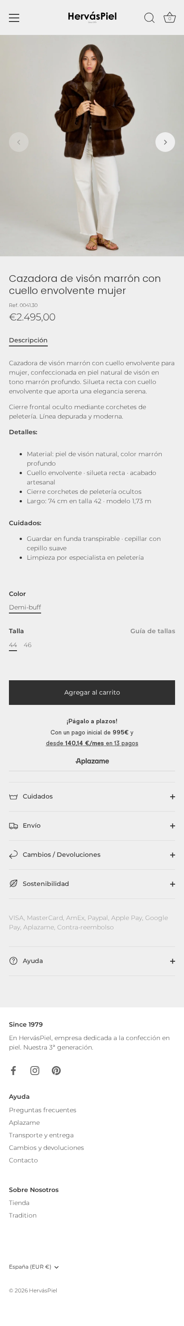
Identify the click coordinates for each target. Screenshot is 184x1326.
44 (13, 645)
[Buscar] (149, 19)
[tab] (33, 340)
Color (17, 594)
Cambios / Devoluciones (60, 855)
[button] (19, 142)
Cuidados (37, 796)
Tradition (23, 1215)
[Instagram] (34, 1070)
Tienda (19, 1203)
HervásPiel (43, 1290)
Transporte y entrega (41, 1135)
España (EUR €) (30, 1267)
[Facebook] (13, 1070)
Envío (31, 825)
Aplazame (24, 1123)
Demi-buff (25, 607)
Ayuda (32, 961)
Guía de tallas (152, 631)
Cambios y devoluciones (46, 1148)
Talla (92, 631)
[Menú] (14, 18)
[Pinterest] (56, 1070)
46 (27, 645)
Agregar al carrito (92, 692)
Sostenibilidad (45, 884)
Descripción (28, 340)
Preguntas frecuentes (42, 1110)
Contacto (23, 1160)
